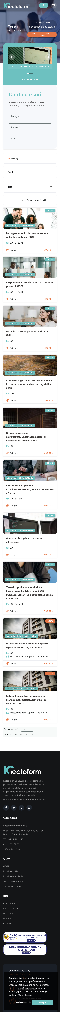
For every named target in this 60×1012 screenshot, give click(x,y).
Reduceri (7, 918)
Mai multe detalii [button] (26, 995)
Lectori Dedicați (11, 908)
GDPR (6, 866)
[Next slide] (48, 57)
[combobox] (30, 116)
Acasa (8, 30)
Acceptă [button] (42, 1002)
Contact (7, 923)
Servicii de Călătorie (13, 881)
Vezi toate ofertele (30, 79)
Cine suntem (9, 903)
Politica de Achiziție (13, 876)
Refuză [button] (19, 1002)
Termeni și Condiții (12, 886)
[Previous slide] (12, 57)
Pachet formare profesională (33, 200)
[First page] (21, 734)
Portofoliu (8, 913)
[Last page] (38, 734)
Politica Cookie (10, 871)
